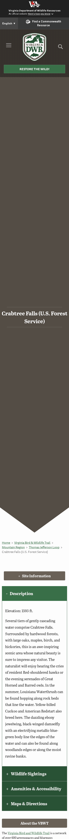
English (9, 23)
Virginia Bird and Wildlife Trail (29, 833)
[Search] (60, 48)
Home (6, 542)
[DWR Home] (35, 47)
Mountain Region (13, 547)
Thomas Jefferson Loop (44, 547)
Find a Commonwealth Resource (46, 23)
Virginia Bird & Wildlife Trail (32, 542)
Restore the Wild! (34, 69)
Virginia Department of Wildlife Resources (35, 10)
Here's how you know (39, 14)
